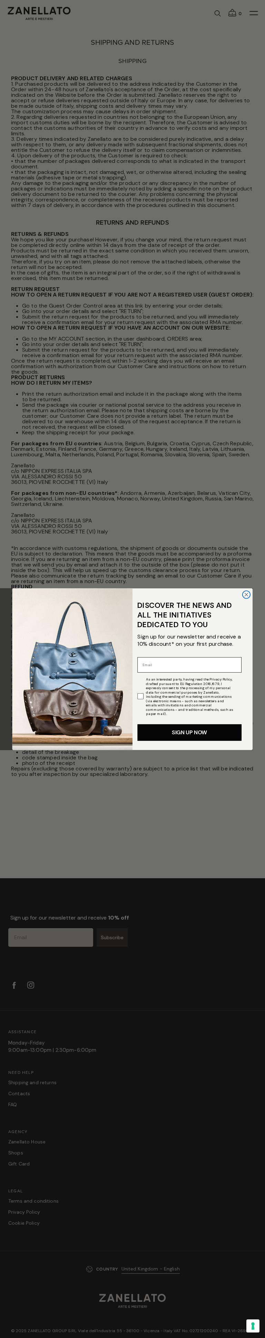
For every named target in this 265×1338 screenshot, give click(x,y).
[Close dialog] (246, 594)
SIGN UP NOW (189, 732)
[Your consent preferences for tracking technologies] (252, 1325)
